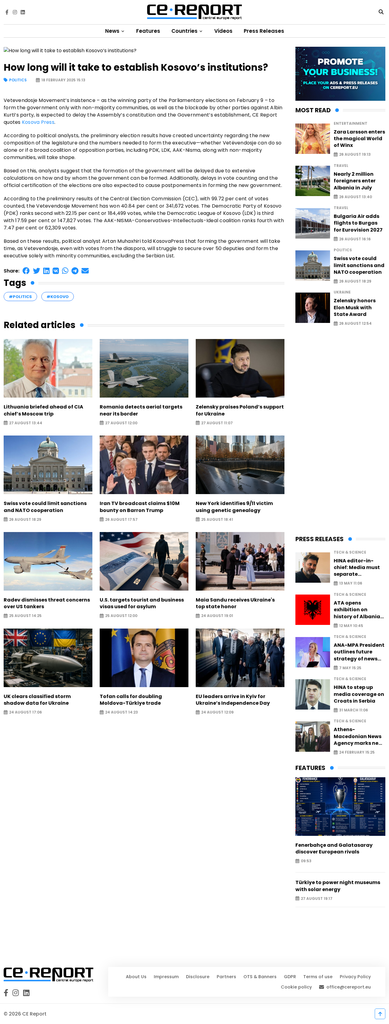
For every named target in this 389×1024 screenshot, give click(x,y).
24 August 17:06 (25, 712)
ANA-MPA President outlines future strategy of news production (359, 652)
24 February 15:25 (357, 752)
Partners (226, 977)
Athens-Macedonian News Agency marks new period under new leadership (358, 736)
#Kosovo (57, 297)
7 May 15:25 (350, 668)
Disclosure (197, 977)
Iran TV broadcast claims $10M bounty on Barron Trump (140, 507)
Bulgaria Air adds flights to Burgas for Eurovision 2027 (358, 223)
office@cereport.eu (348, 987)
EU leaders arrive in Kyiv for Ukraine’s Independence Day (233, 700)
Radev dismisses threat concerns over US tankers (47, 603)
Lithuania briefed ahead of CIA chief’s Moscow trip (43, 410)
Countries (185, 31)
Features (148, 31)
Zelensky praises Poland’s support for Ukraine (240, 410)
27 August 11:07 (217, 423)
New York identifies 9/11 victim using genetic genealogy (234, 507)
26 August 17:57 (121, 519)
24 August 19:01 (217, 616)
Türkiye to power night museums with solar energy (337, 886)
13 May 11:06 (350, 583)
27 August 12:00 (121, 423)
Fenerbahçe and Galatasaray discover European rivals (334, 848)
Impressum (166, 977)
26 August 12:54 (355, 323)
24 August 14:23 (121, 712)
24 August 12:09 (217, 712)
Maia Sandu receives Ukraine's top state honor (235, 603)
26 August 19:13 (355, 154)
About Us (136, 977)
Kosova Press (38, 122)
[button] (26, 271)
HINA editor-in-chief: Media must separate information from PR (357, 568)
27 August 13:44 (25, 423)
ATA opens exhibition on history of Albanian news (359, 610)
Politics (18, 80)
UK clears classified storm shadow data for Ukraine (37, 700)
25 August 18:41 (217, 519)
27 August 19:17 (316, 898)
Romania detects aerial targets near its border (141, 410)
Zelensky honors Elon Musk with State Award (355, 307)
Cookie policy (296, 987)
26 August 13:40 (355, 197)
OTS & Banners (260, 977)
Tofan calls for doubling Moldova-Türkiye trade (131, 700)
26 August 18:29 (25, 519)
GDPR (290, 977)
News (113, 31)
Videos (223, 31)
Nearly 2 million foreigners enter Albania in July (355, 181)
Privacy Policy (355, 977)
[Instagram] (15, 12)
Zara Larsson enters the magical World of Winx (359, 139)
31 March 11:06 (353, 710)
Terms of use (317, 977)
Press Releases (264, 31)
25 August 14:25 (25, 616)
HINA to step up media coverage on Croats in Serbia (359, 694)
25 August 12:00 (121, 616)
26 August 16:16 (355, 239)
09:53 (306, 861)
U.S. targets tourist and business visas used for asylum (142, 603)
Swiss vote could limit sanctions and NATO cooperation (45, 507)
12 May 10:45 (351, 625)
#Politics (20, 297)
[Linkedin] (22, 12)
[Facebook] (7, 12)
